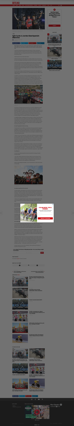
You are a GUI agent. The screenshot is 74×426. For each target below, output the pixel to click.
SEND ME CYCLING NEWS (45, 218)
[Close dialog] (53, 204)
